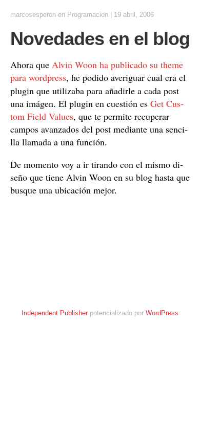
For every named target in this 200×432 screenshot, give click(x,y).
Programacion (87, 14)
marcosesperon (33, 14)
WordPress (162, 313)
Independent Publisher (55, 313)
